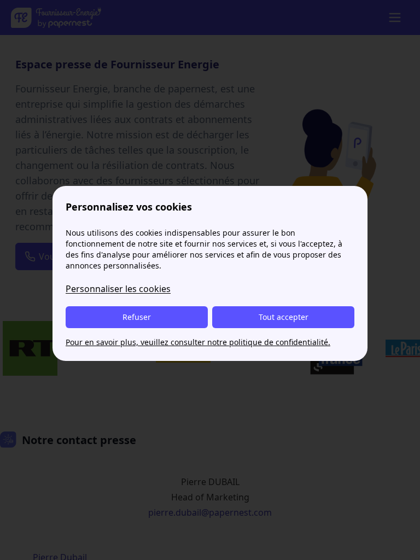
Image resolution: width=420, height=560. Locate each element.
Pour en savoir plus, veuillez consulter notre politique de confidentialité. (198, 342)
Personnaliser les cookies (118, 288)
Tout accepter (283, 317)
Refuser (136, 317)
